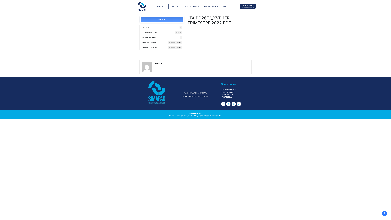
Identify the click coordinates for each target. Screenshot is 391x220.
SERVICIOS (174, 6)
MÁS (224, 6)
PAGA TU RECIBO (191, 6)
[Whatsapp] (239, 104)
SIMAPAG (160, 6)
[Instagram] (234, 104)
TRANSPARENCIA (210, 6)
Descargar (161, 19)
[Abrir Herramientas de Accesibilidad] (384, 213)
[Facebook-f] (223, 104)
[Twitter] (228, 104)
